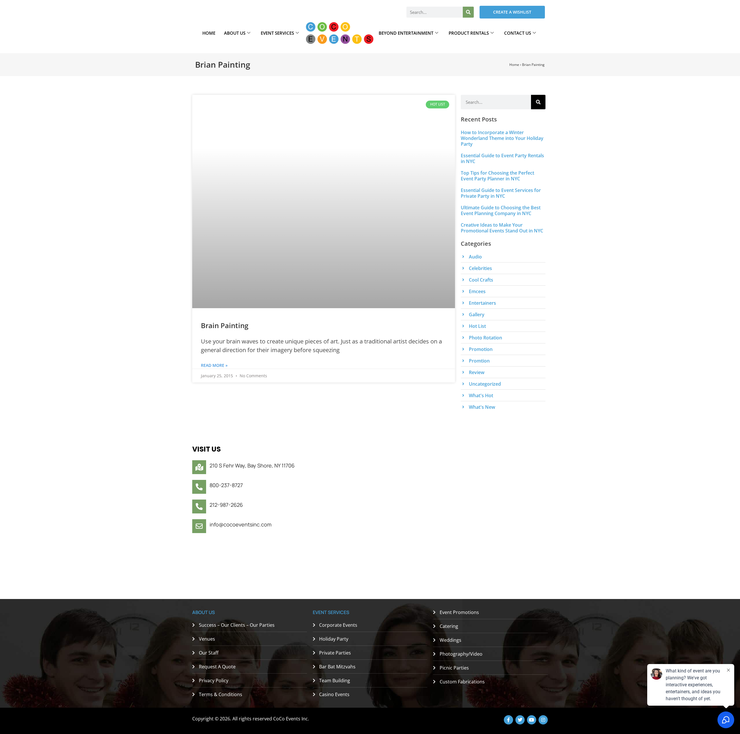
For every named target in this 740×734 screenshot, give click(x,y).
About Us (234, 33)
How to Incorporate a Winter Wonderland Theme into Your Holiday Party (502, 138)
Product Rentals (469, 33)
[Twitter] (520, 719)
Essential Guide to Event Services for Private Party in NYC (501, 193)
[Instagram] (543, 719)
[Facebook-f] (508, 719)
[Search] (468, 12)
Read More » (214, 365)
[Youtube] (531, 719)
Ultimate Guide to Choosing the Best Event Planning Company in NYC (501, 210)
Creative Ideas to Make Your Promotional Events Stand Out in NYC (502, 228)
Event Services (277, 33)
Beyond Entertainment (406, 33)
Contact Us (517, 33)
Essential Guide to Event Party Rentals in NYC (502, 158)
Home (208, 33)
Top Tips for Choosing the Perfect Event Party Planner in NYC (497, 176)
